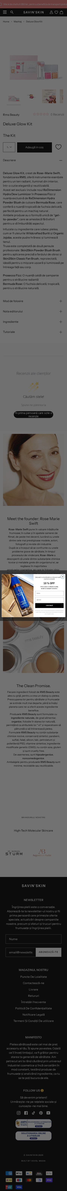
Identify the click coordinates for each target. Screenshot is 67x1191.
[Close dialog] (63, 577)
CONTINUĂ (49, 605)
